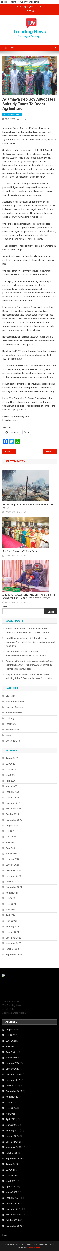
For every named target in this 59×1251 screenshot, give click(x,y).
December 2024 (13, 870)
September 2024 (14, 887)
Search (5, 606)
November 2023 (13, 943)
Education (10, 696)
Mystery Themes (33, 1248)
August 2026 (12, 758)
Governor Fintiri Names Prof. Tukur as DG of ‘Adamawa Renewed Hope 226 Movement (26, 653)
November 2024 (13, 876)
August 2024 (12, 893)
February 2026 (13, 792)
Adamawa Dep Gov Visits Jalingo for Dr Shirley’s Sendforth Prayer (11, 451)
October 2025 (12, 814)
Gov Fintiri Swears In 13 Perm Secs (19, 551)
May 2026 (10, 775)
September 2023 (14, 954)
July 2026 (10, 764)
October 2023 (12, 949)
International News (15, 713)
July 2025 (10, 831)
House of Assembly (15, 707)
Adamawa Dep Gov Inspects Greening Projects (51, 451)
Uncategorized (13, 741)
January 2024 (12, 932)
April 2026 (10, 781)
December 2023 (13, 938)
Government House (12, 114)
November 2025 (13, 808)
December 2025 (13, 803)
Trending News (29, 31)
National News (12, 729)
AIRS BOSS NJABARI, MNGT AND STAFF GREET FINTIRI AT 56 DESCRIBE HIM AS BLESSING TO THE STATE (28, 596)
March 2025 (11, 853)
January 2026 (12, 797)
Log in (5, 1235)
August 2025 (12, 825)
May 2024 (10, 910)
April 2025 (10, 848)
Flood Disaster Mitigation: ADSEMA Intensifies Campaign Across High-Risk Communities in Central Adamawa (30, 642)
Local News (11, 724)
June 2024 (11, 904)
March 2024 (11, 921)
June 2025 (11, 837)
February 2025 (13, 859)
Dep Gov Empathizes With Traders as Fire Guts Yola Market (27, 506)
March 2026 (11, 786)
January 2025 (12, 865)
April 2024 (10, 915)
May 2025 (10, 842)
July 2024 (10, 898)
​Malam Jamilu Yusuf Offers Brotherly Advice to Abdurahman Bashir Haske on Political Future (28, 630)
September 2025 (14, 820)
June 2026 (11, 769)
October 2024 (12, 881)
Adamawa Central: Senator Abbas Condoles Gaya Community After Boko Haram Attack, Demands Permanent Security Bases (29, 665)
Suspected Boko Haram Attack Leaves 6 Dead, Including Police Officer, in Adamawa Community (29, 676)
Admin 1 (23, 119)
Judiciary (10, 718)
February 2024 (13, 926)
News (8, 735)
